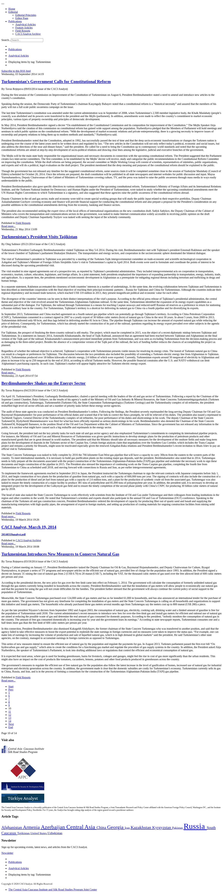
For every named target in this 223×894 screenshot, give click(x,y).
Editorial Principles (25, 15)
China (102, 827)
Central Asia (81, 827)
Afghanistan (12, 827)
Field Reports (22, 30)
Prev (10, 689)
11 (9, 711)
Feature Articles (24, 27)
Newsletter (7, 853)
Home (11, 8)
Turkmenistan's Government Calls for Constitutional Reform (56, 81)
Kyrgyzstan (162, 827)
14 (9, 720)
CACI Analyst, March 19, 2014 (28, 527)
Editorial (13, 11)
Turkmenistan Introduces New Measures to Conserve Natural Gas (60, 554)
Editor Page (21, 18)
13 (9, 717)
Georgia (116, 827)
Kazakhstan (141, 827)
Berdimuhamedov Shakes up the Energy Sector (43, 383)
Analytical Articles (25, 24)
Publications (15, 21)
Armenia (32, 827)
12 (9, 714)
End (10, 727)
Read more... (8, 226)
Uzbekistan (55, 833)
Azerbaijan (53, 827)
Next (11, 724)
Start (10, 686)
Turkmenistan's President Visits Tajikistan (39, 236)
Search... (6, 39)
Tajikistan (23, 833)
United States (39, 833)
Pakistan (178, 828)
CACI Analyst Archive (28, 33)
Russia (195, 826)
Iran (128, 828)
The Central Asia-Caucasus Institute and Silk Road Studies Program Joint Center (52, 889)
